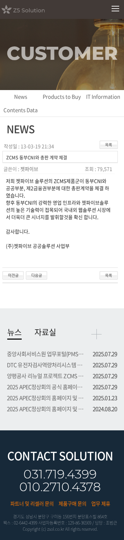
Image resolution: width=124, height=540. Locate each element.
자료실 (45, 332)
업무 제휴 (100, 503)
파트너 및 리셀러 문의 (32, 503)
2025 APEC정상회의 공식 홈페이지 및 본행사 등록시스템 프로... (45, 387)
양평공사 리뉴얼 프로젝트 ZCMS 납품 (45, 376)
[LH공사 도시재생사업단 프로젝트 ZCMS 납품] (13, 274)
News (20, 96)
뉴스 (14, 332)
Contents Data (20, 110)
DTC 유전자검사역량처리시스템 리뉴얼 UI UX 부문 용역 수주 (45, 365)
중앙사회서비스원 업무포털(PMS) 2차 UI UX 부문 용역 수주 (45, 354)
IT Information (103, 96)
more (96, 334)
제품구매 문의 (72, 503)
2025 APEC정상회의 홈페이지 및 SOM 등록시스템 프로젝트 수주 (45, 398)
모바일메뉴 (116, 9)
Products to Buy (62, 96)
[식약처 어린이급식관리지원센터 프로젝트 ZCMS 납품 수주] (36, 274)
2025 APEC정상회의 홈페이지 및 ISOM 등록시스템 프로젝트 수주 (45, 409)
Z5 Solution (31, 9)
